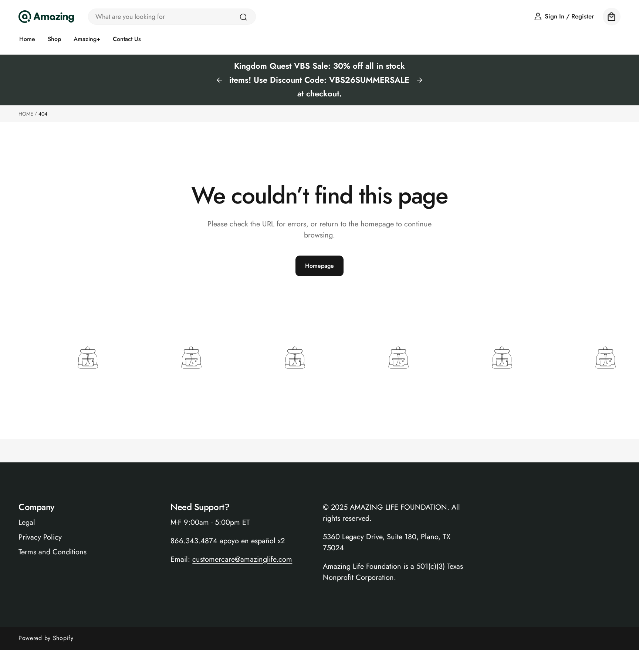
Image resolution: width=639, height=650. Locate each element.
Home (25, 113)
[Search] (243, 17)
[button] (612, 16)
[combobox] (172, 16)
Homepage (319, 265)
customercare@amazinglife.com (242, 559)
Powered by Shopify (46, 638)
